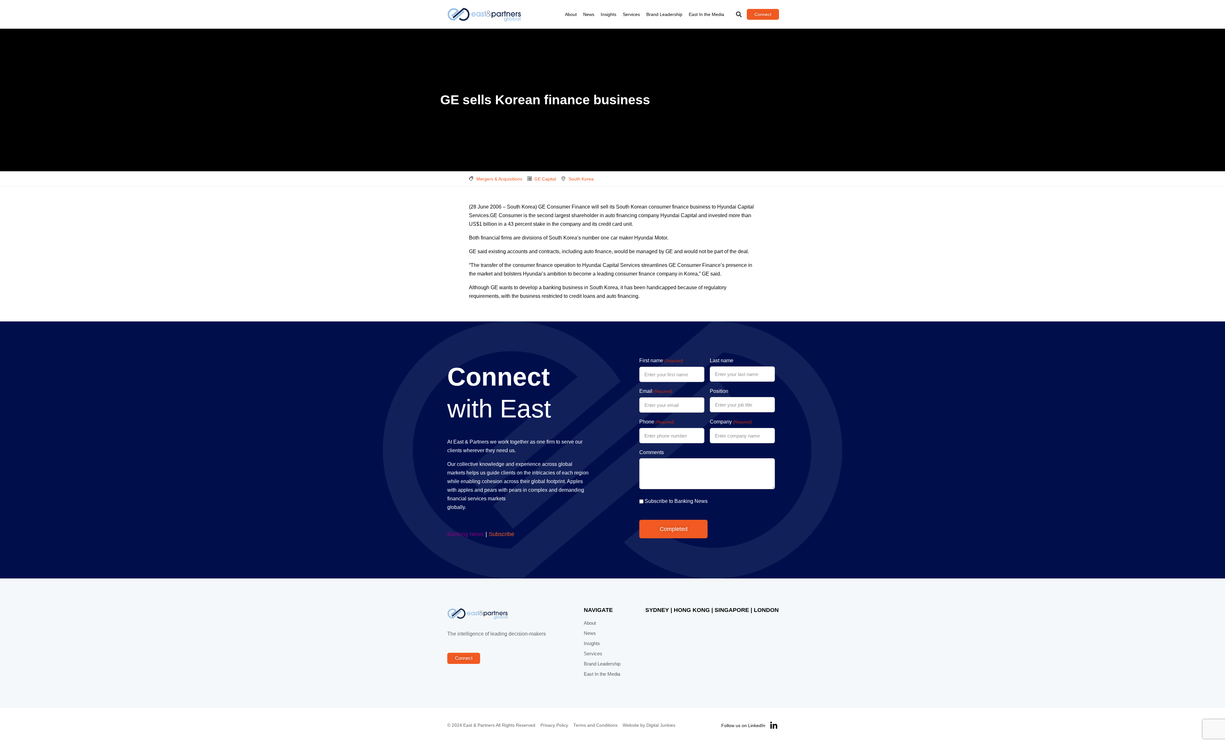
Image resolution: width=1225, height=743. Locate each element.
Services (631, 14)
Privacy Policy (554, 725)
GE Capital (545, 178)
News (588, 14)
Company (731, 421)
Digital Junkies (660, 725)
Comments (651, 452)
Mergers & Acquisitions (499, 178)
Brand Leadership (664, 14)
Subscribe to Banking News (676, 501)
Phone (656, 421)
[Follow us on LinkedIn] (774, 726)
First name (661, 360)
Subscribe (501, 534)
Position (719, 391)
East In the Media (706, 14)
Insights (608, 14)
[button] (739, 14)
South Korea (581, 178)
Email (655, 391)
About (571, 14)
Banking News (465, 534)
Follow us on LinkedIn (743, 725)
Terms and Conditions (595, 725)
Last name (721, 360)
